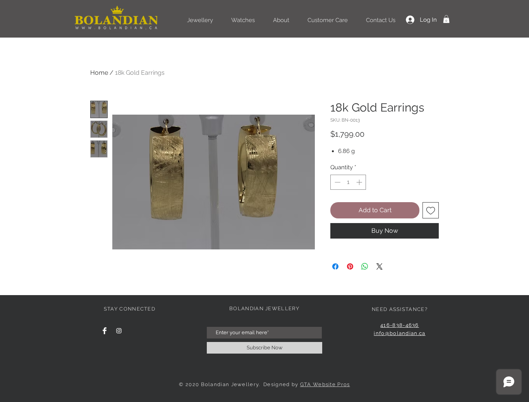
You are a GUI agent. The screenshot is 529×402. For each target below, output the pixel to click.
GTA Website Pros (325, 384)
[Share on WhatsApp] (364, 266)
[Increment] (360, 182)
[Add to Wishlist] (431, 210)
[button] (446, 19)
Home (99, 72)
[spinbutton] (348, 182)
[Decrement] (336, 182)
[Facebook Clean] (104, 330)
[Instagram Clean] (118, 330)
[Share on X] (379, 266)
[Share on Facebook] (335, 266)
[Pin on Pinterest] (350, 266)
